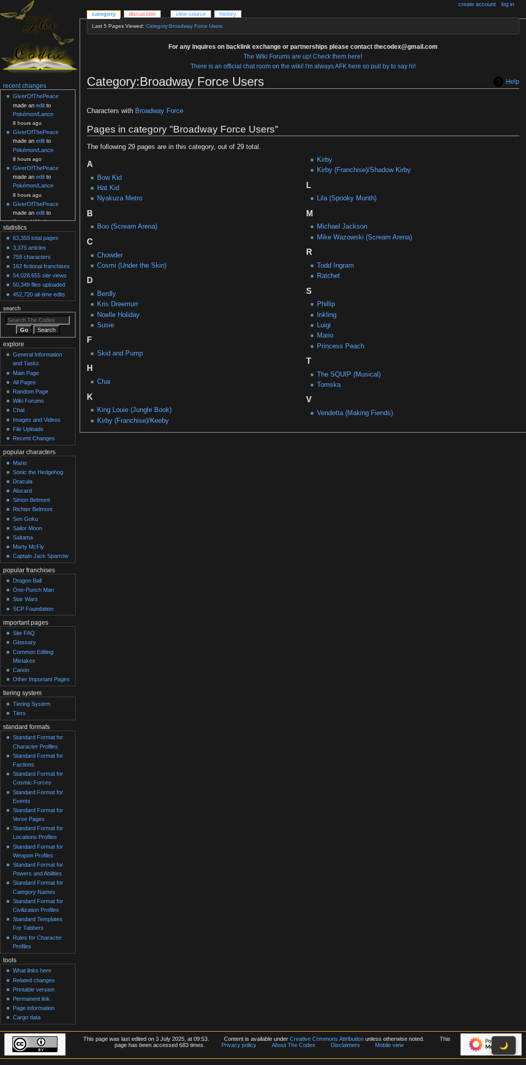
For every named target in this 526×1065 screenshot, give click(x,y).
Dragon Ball (27, 580)
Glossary (24, 642)
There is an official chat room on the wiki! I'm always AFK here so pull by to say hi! (303, 66)
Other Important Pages (41, 679)
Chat (19, 410)
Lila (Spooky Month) (347, 198)
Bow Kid (109, 177)
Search (12, 308)
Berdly (106, 293)
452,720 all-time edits (39, 294)
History (227, 14)
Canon (21, 670)
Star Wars (25, 599)
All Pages (24, 382)
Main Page (26, 373)
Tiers (19, 713)
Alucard (22, 491)
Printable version (33, 989)
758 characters (32, 257)
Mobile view (389, 1045)
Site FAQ (24, 633)
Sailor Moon (27, 528)
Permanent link (31, 999)
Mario (325, 335)
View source (191, 14)
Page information (33, 1008)
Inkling (326, 315)
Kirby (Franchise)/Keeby (133, 420)
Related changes (34, 980)
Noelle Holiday (118, 315)
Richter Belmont (32, 509)
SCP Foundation (33, 609)
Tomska (329, 384)
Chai (103, 381)
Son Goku (25, 519)
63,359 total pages (36, 238)
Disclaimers (345, 1045)
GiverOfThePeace (36, 96)
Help (512, 81)
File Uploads (28, 429)
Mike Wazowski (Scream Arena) (364, 237)
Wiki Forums (28, 401)
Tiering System (31, 704)
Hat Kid (108, 188)
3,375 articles (29, 248)
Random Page (30, 391)
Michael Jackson (342, 226)
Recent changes (24, 86)
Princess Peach (340, 346)
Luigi (324, 325)
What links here (32, 970)
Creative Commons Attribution (327, 1039)
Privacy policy (238, 1045)
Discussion (142, 14)
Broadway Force (159, 111)
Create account (477, 4)
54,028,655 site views (40, 275)
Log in (507, 4)
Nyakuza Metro (119, 198)
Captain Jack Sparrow (40, 556)
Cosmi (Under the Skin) (131, 265)
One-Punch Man (33, 590)
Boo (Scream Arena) (127, 226)
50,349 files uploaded (39, 285)
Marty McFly (28, 547)
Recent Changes (34, 438)
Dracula (22, 481)
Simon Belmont (31, 500)
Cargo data (27, 1017)
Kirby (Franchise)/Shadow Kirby (364, 170)
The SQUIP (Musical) (349, 374)
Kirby (324, 159)
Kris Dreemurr (117, 304)
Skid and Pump (120, 353)
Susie (105, 325)
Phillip (326, 304)
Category (104, 14)
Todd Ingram (335, 265)
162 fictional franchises (41, 266)
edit (40, 105)
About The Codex (293, 1045)
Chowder (110, 255)
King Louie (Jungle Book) (134, 410)
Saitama (23, 537)
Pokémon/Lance (33, 114)
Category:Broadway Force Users (184, 26)
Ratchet (328, 275)
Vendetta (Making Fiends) (355, 413)
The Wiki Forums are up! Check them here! (302, 56)
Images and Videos (37, 420)
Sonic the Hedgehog (38, 472)
